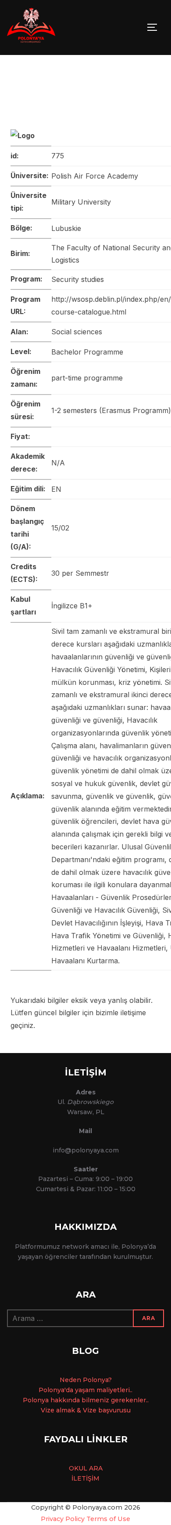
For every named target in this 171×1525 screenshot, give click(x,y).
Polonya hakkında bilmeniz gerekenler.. (86, 1400)
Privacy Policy (63, 1519)
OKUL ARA (86, 1468)
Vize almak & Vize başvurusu (86, 1410)
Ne (64, 1380)
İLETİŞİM (85, 1478)
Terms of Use (108, 1519)
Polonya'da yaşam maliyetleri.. (85, 1390)
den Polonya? (90, 1380)
